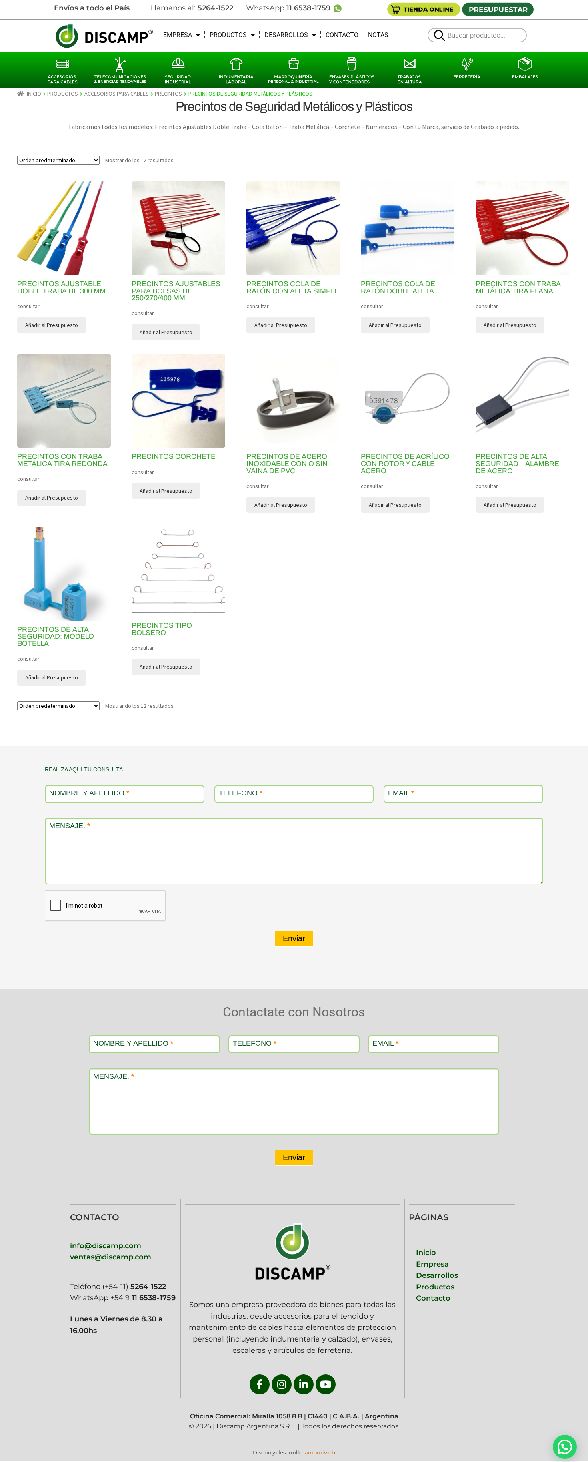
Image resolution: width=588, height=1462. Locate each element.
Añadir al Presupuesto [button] (51, 325)
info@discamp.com (105, 1245)
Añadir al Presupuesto (280, 504)
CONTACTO (342, 35)
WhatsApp (289, 8)
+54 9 (143, 1297)
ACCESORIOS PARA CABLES (116, 93)
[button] (565, 1447)
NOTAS (378, 35)
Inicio (34, 93)
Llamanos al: (191, 8)
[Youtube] (326, 1384)
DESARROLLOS (286, 35)
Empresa (432, 1264)
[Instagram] (282, 1384)
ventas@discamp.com (110, 1257)
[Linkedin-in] (304, 1384)
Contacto (433, 1298)
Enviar (294, 938)
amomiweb (320, 1453)
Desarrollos (437, 1275)
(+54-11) (133, 1286)
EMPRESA (177, 35)
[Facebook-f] (260, 1384)
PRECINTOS (168, 93)
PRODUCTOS (228, 35)
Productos (435, 1287)
